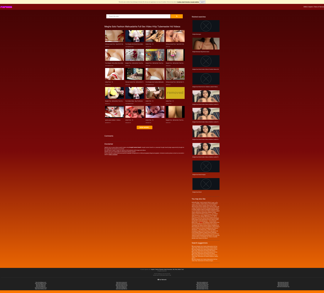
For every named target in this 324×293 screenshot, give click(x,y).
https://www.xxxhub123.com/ (121, 284)
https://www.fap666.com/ (41, 286)
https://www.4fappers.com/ (41, 282)
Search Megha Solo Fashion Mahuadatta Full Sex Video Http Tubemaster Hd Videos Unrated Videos (204, 247)
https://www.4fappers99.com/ (41, 283)
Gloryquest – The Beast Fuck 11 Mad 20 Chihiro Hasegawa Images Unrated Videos (204, 230)
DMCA (305, 7)
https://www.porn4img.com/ (283, 285)
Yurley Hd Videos (200, 213)
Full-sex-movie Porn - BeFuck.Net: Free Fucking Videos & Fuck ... (141, 82)
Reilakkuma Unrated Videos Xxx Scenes (207, 224)
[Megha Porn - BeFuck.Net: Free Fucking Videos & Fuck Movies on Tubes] (114, 98)
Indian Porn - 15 (109, 82)
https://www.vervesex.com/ (121, 282)
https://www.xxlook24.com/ (121, 287)
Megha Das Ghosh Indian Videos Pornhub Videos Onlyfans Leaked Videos (210, 69)
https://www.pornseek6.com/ (202, 285)
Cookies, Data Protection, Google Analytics (188, 2)
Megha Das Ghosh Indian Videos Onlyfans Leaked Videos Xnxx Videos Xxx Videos (212, 122)
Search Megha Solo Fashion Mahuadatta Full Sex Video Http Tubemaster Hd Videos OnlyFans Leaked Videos (205, 256)
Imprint (310, 7)
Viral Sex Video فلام (214, 206)
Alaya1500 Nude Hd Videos (199, 208)
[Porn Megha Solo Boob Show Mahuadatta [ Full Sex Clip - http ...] (134, 41)
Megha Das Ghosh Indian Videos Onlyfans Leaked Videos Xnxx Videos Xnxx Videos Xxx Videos (216, 139)
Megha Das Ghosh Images (199, 174)
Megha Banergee (196, 34)
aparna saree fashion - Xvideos (112, 120)
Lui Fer (193, 211)
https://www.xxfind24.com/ (121, 286)
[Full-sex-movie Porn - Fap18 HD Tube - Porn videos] (114, 41)
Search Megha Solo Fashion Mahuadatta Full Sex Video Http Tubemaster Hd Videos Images (204, 260)
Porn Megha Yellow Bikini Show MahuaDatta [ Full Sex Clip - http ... (121, 63)
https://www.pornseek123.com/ (202, 284)
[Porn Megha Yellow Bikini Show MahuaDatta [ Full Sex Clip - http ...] (114, 60)
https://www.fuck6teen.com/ (202, 283)
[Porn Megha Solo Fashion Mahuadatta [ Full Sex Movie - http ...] (155, 79)
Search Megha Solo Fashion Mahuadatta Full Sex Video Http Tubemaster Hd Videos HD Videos (204, 252)
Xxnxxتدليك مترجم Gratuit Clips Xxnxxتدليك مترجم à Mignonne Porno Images (205, 214)
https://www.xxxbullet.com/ (121, 283)
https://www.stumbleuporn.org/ (283, 286)
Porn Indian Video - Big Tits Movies (134, 101)
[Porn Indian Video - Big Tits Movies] (134, 98)
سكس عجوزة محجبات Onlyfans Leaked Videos (205, 203)
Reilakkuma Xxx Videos (212, 228)
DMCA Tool (181, 269)
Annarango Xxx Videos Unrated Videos (201, 225)
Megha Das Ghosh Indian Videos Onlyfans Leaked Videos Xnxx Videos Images (211, 157)
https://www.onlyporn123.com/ (202, 288)
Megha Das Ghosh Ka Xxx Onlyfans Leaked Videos (205, 86)
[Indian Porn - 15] (114, 79)
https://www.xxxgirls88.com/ (121, 288)
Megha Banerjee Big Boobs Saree (200, 51)
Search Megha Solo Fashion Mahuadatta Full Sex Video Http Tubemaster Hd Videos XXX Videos (204, 249)
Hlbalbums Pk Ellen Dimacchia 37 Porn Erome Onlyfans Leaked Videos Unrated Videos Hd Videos (205, 227)
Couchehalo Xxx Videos (206, 236)
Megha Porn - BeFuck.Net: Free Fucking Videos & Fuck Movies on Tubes (123, 101)
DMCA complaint (113, 154)
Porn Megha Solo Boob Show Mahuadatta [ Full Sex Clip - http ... (141, 44)
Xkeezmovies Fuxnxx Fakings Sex (200, 206)
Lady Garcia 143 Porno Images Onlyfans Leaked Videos (205, 231)
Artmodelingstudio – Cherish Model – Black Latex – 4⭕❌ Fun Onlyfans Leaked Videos (204, 221)
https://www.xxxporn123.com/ (121, 285)
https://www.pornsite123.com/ (41, 287)
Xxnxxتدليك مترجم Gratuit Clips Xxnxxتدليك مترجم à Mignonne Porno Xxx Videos (204, 217)
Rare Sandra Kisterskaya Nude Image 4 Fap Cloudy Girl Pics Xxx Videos (205, 218)
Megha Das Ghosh (197, 192)
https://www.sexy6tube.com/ (202, 282)
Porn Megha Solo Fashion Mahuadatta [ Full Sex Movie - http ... (161, 82)
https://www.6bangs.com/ (41, 284)
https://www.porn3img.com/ (283, 284)
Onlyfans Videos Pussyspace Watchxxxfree (207, 209)
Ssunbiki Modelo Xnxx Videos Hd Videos (204, 237)
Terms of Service (319, 7)
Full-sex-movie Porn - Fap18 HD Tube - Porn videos (118, 44)
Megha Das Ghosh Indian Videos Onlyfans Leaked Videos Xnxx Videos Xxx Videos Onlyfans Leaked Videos (219, 104)
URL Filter (175, 269)
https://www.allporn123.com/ (202, 287)
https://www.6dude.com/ (41, 285)
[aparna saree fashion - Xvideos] (114, 117)
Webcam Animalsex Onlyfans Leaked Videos (204, 233)
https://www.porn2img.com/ (283, 283)
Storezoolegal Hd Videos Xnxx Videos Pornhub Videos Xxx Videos (204, 204)
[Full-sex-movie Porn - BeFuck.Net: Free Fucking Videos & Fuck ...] (134, 79)
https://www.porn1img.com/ (283, 282)
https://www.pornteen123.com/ (202, 286)
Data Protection (168, 269)
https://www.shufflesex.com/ (40, 288)
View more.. (144, 127)
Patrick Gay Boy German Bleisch (204, 235)
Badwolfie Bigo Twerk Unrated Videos (201, 202)
